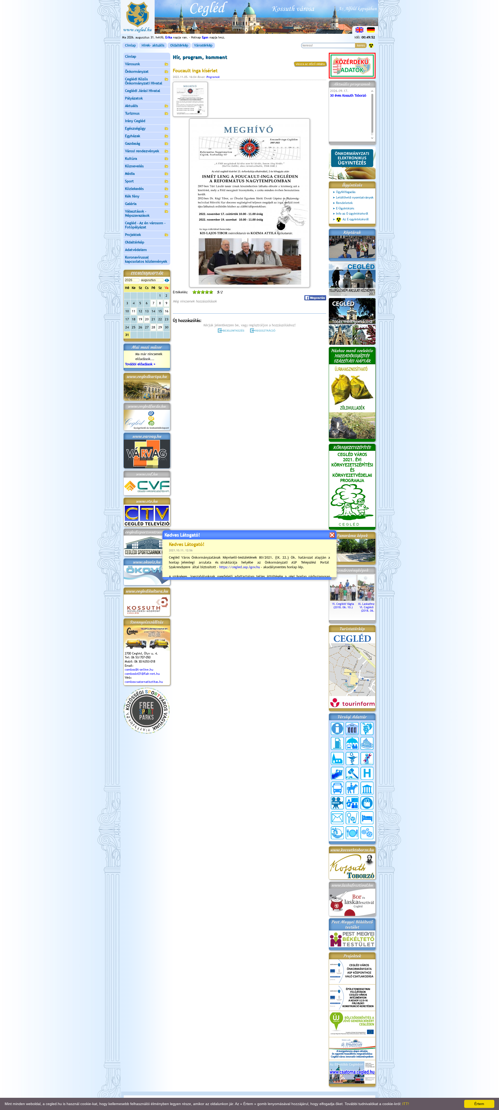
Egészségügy (135, 128)
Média (130, 173)
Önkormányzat (137, 71)
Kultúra (131, 158)
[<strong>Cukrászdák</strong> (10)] (366, 743)
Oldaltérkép (179, 45)
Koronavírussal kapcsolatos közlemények (146, 259)
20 (147, 319)
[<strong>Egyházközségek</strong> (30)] (337, 758)
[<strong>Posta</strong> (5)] (337, 817)
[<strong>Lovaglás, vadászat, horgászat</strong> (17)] (352, 788)
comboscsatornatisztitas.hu (144, 682)
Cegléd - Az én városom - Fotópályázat (145, 225)
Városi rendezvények (142, 151)
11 (133, 311)
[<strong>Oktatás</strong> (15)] (352, 802)
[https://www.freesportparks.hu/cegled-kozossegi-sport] (146, 733)
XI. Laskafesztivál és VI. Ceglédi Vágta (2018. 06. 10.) (370, 607)
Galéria (130, 204)
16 (166, 311)
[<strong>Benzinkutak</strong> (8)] (337, 743)
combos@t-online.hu (139, 669)
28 (153, 327)
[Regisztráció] (263, 330)
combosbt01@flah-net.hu (142, 674)
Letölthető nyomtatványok (354, 197)
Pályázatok (134, 98)
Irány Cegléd (135, 121)
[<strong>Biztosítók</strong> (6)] (352, 743)
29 (160, 327)
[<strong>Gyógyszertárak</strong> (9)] (352, 758)
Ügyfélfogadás (346, 192)
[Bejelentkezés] (231, 330)
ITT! (405, 1104)
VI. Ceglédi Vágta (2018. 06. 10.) (343, 605)
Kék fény (132, 196)
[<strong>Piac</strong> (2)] (366, 802)
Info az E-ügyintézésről (352, 213)
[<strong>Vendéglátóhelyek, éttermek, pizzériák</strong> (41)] (352, 832)
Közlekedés (134, 189)
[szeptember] (168, 280)
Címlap (130, 45)
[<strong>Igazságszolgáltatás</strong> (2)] (352, 773)
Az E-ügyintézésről (356, 219)
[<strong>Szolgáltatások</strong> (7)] (366, 832)
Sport (129, 181)
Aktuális (131, 106)
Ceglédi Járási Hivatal (142, 91)
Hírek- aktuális (153, 45)
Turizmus (132, 113)
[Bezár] (332, 534)
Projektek (133, 235)
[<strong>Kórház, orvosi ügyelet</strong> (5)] (366, 773)
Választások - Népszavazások (137, 213)
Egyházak (132, 136)
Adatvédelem (136, 250)
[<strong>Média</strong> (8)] (337, 802)
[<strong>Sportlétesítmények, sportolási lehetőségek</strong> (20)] (352, 817)
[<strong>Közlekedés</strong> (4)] (337, 788)
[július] (166, 280)
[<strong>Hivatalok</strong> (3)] (337, 773)
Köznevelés (134, 166)
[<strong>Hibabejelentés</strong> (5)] (366, 758)
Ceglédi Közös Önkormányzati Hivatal (143, 81)
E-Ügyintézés (345, 208)
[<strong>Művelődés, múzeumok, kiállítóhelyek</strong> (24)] (366, 788)
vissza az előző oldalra (310, 63)
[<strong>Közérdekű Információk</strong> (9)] (337, 728)
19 (140, 319)
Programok (213, 76)
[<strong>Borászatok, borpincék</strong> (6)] (366, 728)
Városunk (132, 64)
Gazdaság (132, 143)
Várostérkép (203, 45)
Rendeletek (344, 203)
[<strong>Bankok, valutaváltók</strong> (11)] (352, 728)
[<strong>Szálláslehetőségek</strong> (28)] (366, 817)
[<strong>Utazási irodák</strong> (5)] (337, 832)
